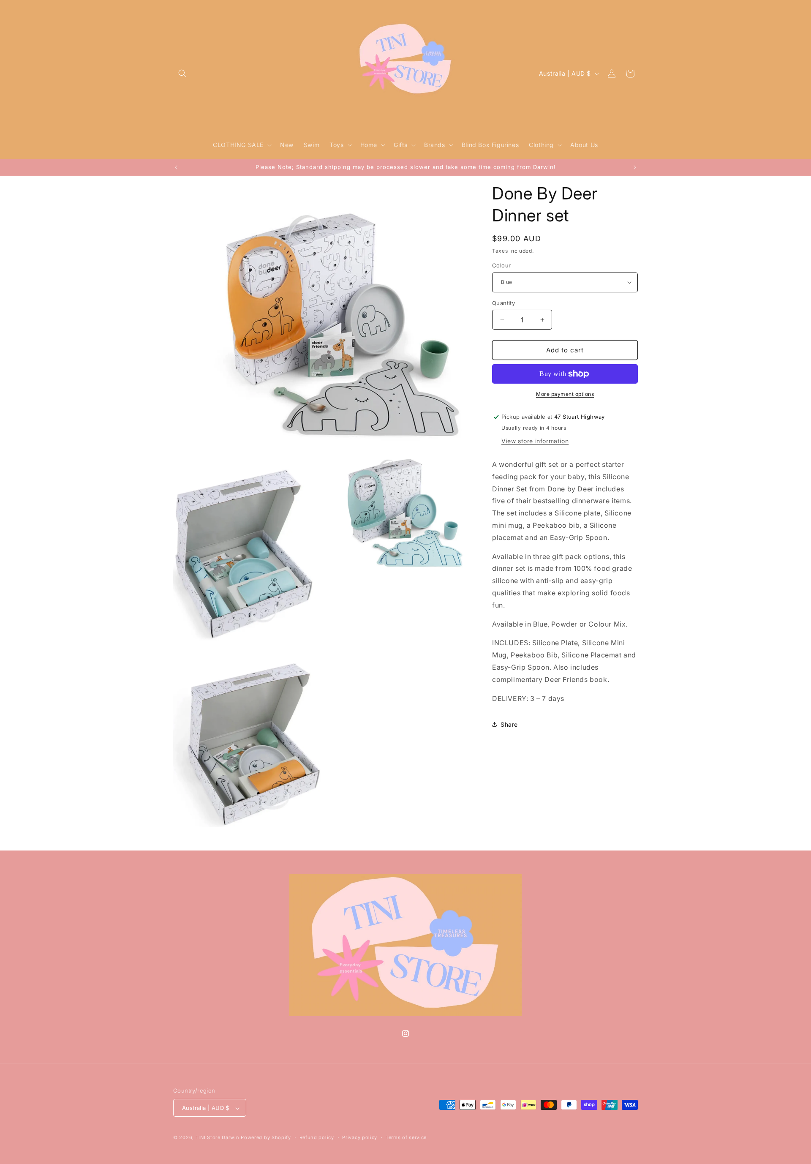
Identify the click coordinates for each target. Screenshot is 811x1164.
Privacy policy (359, 1137)
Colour (501, 265)
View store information (535, 440)
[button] (182, 73)
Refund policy (316, 1137)
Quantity (503, 303)
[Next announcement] (635, 167)
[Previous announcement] (176, 167)
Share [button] (509, 724)
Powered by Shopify (266, 1138)
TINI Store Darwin (217, 1138)
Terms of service (406, 1137)
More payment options (565, 394)
